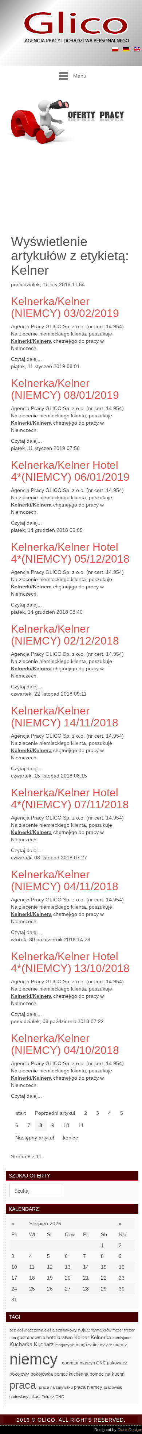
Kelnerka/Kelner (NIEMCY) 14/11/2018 (64, 717)
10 (66, 1125)
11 (81, 1125)
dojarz (84, 1330)
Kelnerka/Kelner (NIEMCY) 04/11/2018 (64, 880)
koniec (70, 1138)
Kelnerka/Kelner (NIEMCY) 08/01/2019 (65, 389)
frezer (118, 1330)
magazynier (88, 1344)
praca (24, 1385)
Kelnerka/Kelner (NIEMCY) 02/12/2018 (65, 635)
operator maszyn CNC (84, 1362)
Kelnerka (102, 1337)
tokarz (35, 1397)
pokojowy (20, 1374)
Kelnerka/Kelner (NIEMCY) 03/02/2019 (65, 307)
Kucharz (44, 1344)
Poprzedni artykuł (55, 1113)
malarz (106, 1345)
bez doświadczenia (26, 1330)
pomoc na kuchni (108, 1374)
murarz (120, 1344)
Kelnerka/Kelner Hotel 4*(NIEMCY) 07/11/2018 (70, 798)
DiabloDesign (129, 1429)
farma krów (102, 1330)
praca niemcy (89, 1387)
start (21, 1113)
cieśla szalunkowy (61, 1330)
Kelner (82, 1337)
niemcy (35, 1359)
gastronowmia (31, 1337)
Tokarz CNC (53, 1397)
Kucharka (21, 1344)
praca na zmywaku (56, 1387)
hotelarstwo (60, 1337)
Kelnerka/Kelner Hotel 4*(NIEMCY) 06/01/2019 (70, 471)
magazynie (65, 1345)
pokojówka (42, 1374)
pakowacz (117, 1362)
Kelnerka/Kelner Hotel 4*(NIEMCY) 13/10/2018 (70, 962)
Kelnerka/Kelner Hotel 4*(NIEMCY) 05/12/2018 (70, 553)
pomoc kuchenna (72, 1374)
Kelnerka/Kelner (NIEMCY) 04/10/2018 (65, 1044)
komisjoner (122, 1337)
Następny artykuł (34, 1138)
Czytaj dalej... (26, 359)
